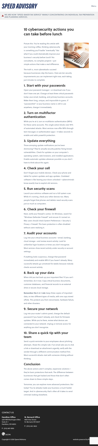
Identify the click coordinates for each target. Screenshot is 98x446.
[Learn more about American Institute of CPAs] (6, 433)
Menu (93, 6)
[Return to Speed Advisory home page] (20, 6)
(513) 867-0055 (9, 428)
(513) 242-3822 (31, 426)
